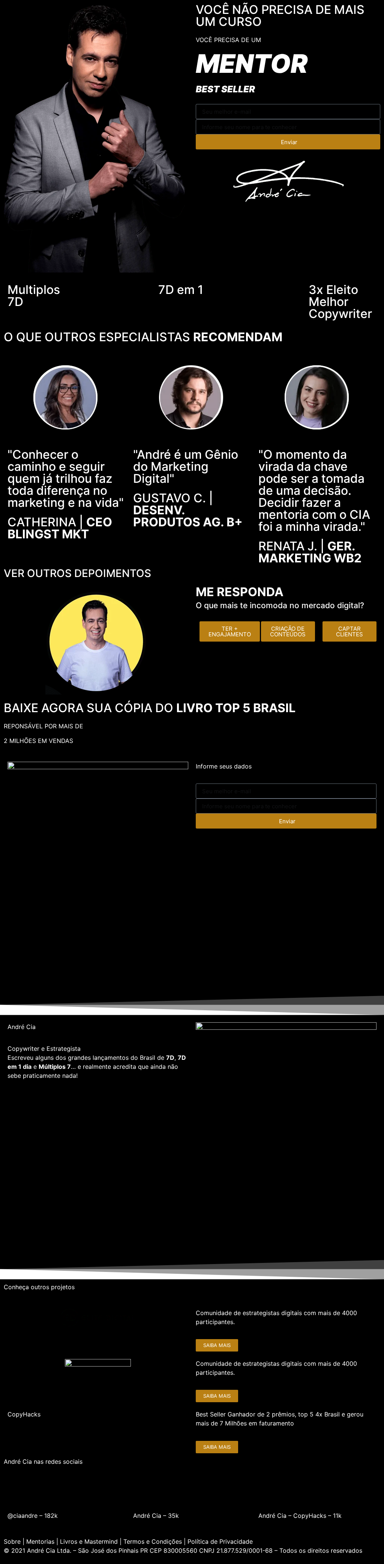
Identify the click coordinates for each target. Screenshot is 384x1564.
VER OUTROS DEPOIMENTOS (77, 573)
